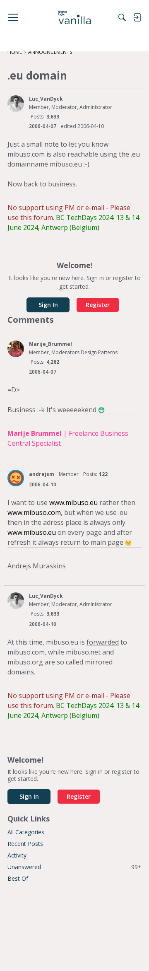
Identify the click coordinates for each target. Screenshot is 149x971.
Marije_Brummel (50, 344)
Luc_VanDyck (46, 98)
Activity (16, 855)
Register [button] (98, 305)
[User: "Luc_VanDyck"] (15, 103)
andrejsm (41, 474)
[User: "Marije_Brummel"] (15, 349)
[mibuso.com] (74, 17)
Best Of (17, 878)
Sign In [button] (48, 305)
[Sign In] (137, 17)
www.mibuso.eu (73, 502)
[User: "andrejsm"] (15, 478)
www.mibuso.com (34, 512)
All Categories (25, 832)
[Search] (122, 17)
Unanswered (74, 867)
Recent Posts (25, 844)
